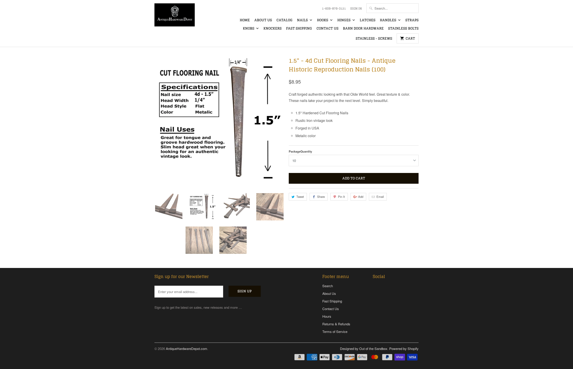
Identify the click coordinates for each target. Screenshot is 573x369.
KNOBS (249, 28)
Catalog (284, 20)
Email (380, 196)
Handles (388, 20)
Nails (303, 20)
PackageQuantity (300, 151)
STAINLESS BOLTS (403, 28)
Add (360, 196)
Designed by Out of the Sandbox (363, 348)
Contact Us (327, 28)
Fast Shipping (299, 28)
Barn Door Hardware (363, 28)
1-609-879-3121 (334, 8)
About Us (263, 20)
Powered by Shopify (404, 348)
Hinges (344, 20)
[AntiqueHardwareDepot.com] (174, 16)
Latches (367, 20)
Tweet (300, 196)
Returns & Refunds (336, 324)
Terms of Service (334, 331)
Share (321, 196)
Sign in (356, 8)
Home (245, 20)
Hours (326, 316)
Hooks (323, 20)
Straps (412, 20)
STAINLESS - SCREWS (374, 38)
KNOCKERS (272, 28)
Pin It (341, 196)
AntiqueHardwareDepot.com (186, 348)
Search (327, 285)
